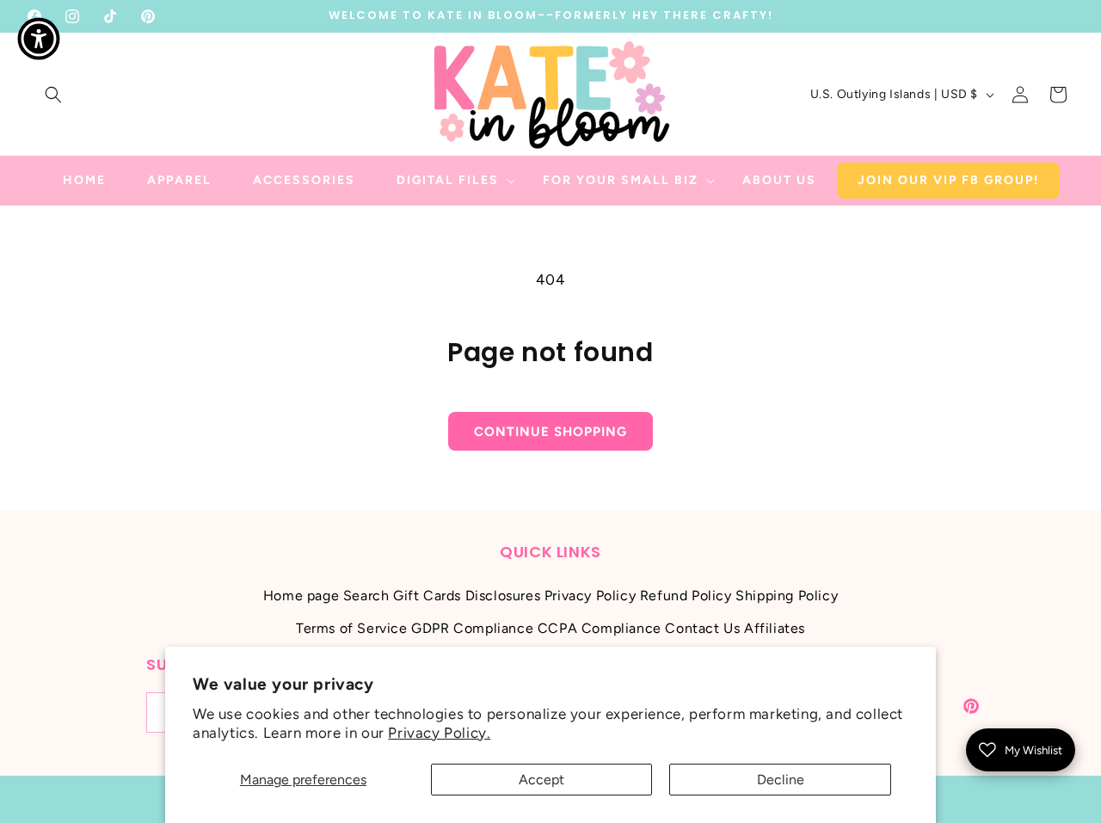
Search (366, 595)
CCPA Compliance (599, 628)
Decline (780, 779)
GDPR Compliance (472, 628)
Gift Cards (427, 595)
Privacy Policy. (439, 732)
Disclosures (503, 595)
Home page (301, 595)
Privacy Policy (590, 595)
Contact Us (702, 628)
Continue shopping (550, 431)
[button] (53, 95)
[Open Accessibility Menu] (38, 38)
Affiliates (774, 628)
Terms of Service (352, 628)
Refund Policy (686, 595)
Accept (541, 779)
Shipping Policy (786, 595)
